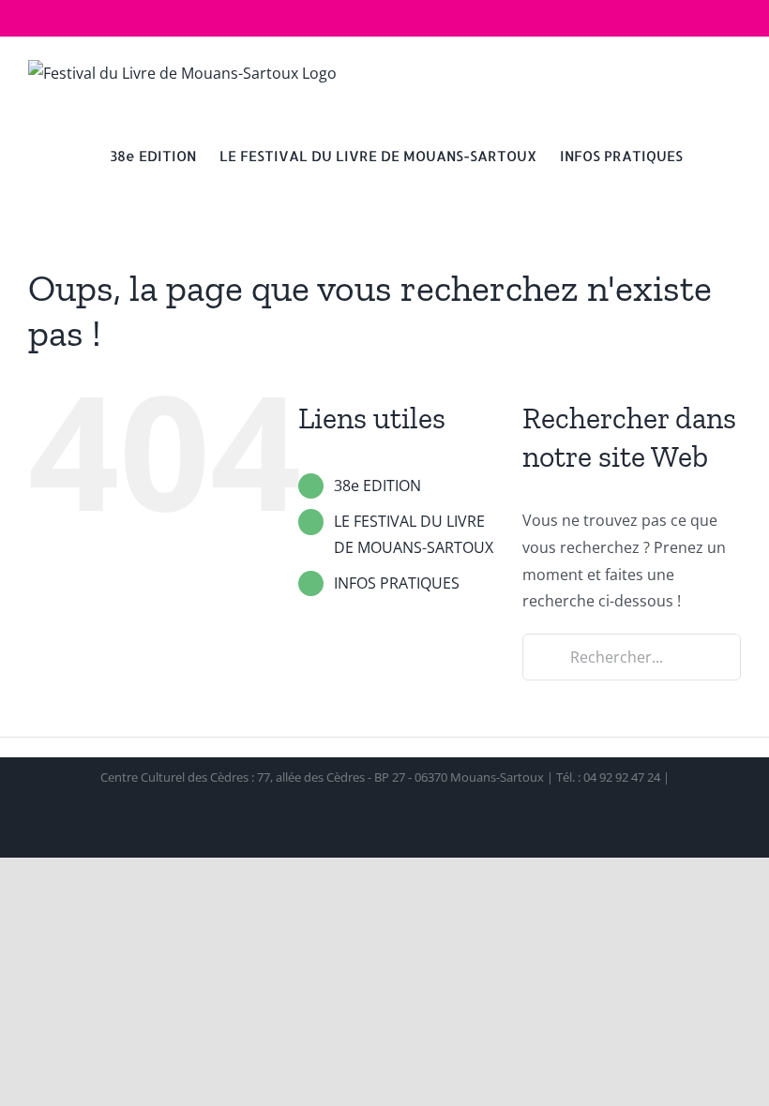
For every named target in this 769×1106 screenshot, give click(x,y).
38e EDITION (377, 485)
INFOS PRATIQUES (397, 583)
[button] (711, 155)
